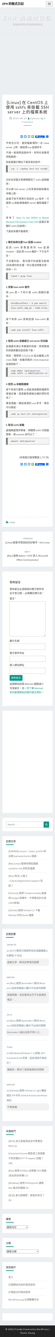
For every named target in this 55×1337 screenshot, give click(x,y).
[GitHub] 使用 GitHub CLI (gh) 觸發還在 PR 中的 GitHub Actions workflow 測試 (27, 1095)
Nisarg (31, 1333)
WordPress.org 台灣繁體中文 (23, 1299)
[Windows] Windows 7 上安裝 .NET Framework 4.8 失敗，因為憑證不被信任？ (27, 1058)
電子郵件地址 (17, 652)
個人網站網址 (17, 665)
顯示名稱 (14, 640)
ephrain (35, 118)
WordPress (42, 1329)
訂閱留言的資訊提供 (19, 1292)
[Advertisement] (27, 65)
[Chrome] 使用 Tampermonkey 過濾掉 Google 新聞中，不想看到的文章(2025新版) (27, 898)
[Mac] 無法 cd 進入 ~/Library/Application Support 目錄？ (25, 880)
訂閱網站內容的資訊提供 (21, 1284)
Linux (12, 522)
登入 (10, 1277)
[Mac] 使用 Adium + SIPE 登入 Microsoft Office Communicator (27, 555)
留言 (13, 598)
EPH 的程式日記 (13, 4)
